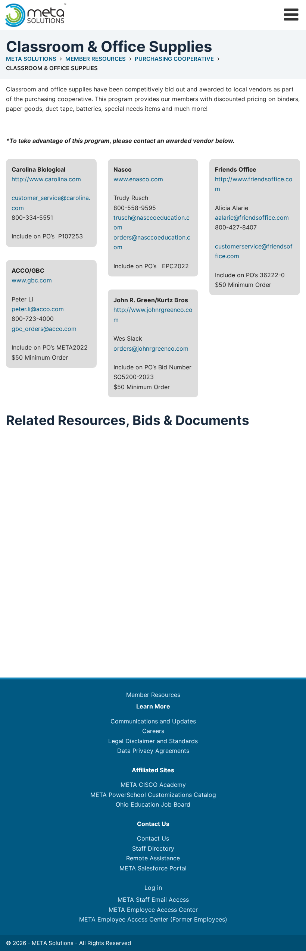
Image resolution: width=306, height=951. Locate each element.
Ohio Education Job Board (153, 804)
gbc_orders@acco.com (44, 328)
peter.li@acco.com (38, 309)
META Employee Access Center (153, 909)
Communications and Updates (153, 721)
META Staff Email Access (153, 899)
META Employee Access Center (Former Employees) (153, 919)
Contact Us (153, 838)
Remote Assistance (153, 858)
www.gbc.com (32, 280)
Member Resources (153, 694)
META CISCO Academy (153, 784)
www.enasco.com (138, 179)
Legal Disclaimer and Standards (153, 741)
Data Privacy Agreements (153, 750)
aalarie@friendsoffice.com (252, 217)
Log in (153, 887)
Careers (153, 731)
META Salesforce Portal (153, 868)
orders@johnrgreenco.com (150, 348)
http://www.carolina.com (46, 179)
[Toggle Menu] (291, 14)
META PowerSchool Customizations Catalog (153, 794)
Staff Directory (153, 848)
